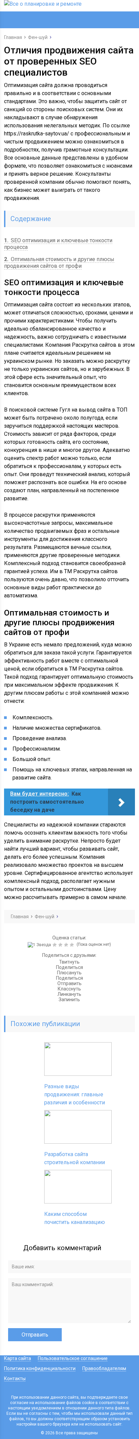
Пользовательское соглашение (73, 1358)
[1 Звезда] (40, 944)
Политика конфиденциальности (40, 1368)
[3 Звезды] (61, 945)
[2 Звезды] (55, 945)
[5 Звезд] (73, 945)
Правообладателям (104, 1368)
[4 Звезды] (67, 945)
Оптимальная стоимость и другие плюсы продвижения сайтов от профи (59, 262)
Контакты (15, 1378)
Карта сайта (17, 1358)
